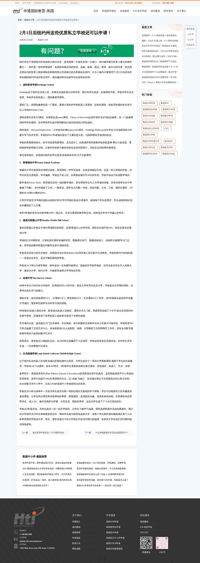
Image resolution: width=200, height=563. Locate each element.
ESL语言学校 (140, 11)
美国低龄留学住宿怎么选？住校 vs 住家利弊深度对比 (101, 474)
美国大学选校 (149, 116)
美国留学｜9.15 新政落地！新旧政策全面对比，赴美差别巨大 (161, 35)
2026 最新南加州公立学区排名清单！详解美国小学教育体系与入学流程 (54, 469)
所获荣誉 (76, 532)
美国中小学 (29, 20)
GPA (167, 128)
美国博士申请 (149, 135)
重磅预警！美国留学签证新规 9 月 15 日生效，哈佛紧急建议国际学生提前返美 (161, 67)
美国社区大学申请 (151, 128)
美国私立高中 (167, 147)
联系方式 (76, 543)
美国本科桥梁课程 (114, 549)
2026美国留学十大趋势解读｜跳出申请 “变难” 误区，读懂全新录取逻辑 (161, 72)
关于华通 (26, 3)
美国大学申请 (149, 103)
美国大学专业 (149, 147)
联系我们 (74, 3)
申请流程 (76, 538)
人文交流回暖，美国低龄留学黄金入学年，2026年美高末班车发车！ (53, 474)
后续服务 (124, 11)
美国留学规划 (109, 11)
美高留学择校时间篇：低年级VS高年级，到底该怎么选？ (102, 480)
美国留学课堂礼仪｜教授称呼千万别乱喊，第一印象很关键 (161, 61)
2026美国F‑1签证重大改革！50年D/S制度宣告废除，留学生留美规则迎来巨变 (161, 56)
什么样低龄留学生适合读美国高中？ (111, 433)
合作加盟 (63, 3)
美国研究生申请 (150, 109)
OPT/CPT (144, 532)
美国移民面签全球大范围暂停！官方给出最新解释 (161, 77)
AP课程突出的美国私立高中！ (36, 485)
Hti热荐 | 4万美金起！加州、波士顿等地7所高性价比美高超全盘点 (52, 480)
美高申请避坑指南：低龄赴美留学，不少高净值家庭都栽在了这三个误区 (109, 469)
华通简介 (76, 522)
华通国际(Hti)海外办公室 (45, 3)
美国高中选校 (167, 122)
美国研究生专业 (150, 154)
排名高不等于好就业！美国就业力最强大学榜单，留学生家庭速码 (161, 46)
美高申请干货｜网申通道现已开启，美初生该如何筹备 (47, 463)
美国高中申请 (169, 109)
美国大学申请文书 (151, 141)
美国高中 (165, 103)
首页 (17, 3)
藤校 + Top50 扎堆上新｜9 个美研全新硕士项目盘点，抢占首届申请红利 (161, 41)
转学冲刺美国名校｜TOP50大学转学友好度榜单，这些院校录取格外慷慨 (161, 51)
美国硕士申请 (167, 116)
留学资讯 (168, 11)
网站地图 (76, 549)
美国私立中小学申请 (115, 538)
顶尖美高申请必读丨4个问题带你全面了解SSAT (50, 433)
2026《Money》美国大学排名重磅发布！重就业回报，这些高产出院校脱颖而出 (161, 82)
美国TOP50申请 (113, 543)
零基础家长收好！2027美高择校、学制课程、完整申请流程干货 (105, 463)
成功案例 (155, 11)
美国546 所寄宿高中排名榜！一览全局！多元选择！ (100, 485)
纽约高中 (169, 141)
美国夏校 (144, 522)
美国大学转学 (149, 122)
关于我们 (181, 11)
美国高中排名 (169, 154)
